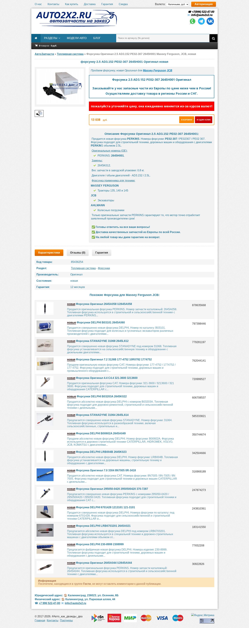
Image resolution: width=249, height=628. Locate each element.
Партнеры (66, 620)
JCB (169, 70)
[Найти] (213, 38)
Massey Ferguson (154, 70)
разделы (50, 38)
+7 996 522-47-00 (49, 603)
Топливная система (83, 268)
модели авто (77, 38)
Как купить (71, 4)
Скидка (123, 4)
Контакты (53, 4)
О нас (38, 4)
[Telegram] (201, 24)
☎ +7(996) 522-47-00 (200, 11)
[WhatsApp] (193, 24)
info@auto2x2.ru (202, 15)
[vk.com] (210, 24)
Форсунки (104, 268)
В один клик (204, 119)
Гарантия (107, 4)
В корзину (186, 119)
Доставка (90, 4)
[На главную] (76, 18)
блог (97, 38)
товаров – (48, 45)
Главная (40, 620)
